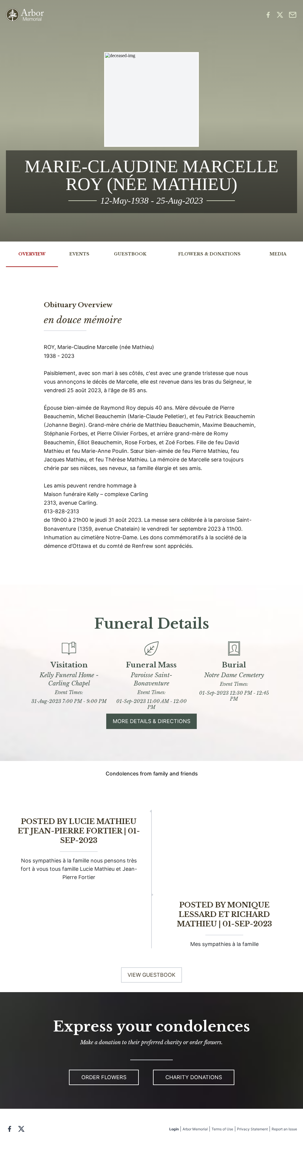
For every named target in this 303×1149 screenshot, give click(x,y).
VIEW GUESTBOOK (151, 975)
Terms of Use (222, 1129)
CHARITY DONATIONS (193, 1077)
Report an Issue (284, 1129)
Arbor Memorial (195, 1129)
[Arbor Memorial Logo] (25, 15)
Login (174, 1129)
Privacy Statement (252, 1129)
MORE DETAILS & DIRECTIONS (151, 721)
